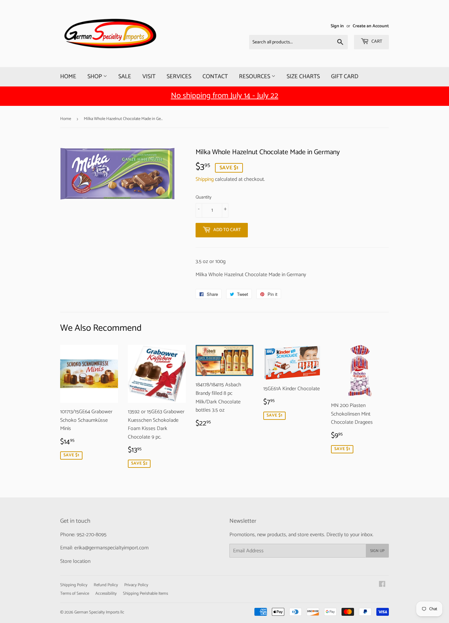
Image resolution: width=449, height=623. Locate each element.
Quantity (203, 197)
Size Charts (303, 77)
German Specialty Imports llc (99, 612)
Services (179, 77)
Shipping (205, 179)
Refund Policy (106, 585)
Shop (95, 77)
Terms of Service (74, 593)
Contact (215, 77)
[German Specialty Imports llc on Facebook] (382, 585)
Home (68, 77)
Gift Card (344, 77)
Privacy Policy (136, 585)
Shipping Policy (73, 585)
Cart (376, 41)
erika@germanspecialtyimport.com (111, 547)
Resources (255, 77)
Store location (75, 561)
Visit (148, 77)
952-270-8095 (91, 534)
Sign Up (377, 551)
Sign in (337, 26)
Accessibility (106, 593)
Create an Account (371, 26)
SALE (124, 77)
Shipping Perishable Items (145, 593)
